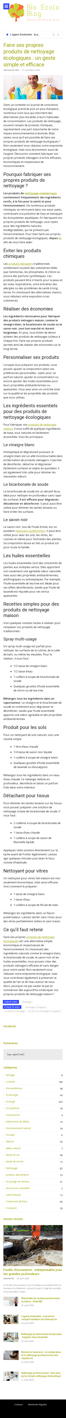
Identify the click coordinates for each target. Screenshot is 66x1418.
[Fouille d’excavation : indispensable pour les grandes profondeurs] (33, 1245)
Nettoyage (27, 1002)
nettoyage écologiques (35, 1007)
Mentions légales (37, 1404)
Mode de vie (12, 1154)
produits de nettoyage (15, 1011)
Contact (18, 1404)
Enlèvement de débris (17, 1121)
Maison (10, 1141)
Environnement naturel (18, 1128)
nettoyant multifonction (30, 531)
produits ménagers (20, 264)
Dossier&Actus (14, 1088)
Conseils (10, 1081)
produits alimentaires (17, 1174)
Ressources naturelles (18, 1188)
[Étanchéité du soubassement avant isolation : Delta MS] (11, 1301)
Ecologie (10, 1101)
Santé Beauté (13, 1194)
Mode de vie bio (15, 1161)
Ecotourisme (13, 1115)
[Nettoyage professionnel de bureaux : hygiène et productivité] (11, 1337)
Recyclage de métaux (17, 1181)
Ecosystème (12, 1108)
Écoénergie (12, 1094)
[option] (35, 35)
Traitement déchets (16, 1201)
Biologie (10, 1075)
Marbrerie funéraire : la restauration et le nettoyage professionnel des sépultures (41, 1355)
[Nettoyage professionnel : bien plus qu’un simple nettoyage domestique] (11, 1376)
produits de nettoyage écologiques (44, 1011)
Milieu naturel (13, 1148)
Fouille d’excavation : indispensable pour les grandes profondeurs (32, 1272)
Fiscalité (10, 1134)
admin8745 (8, 1278)
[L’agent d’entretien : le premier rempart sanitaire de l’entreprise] (11, 1319)
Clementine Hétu (11, 70)
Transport (11, 1208)
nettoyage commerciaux (41, 193)
